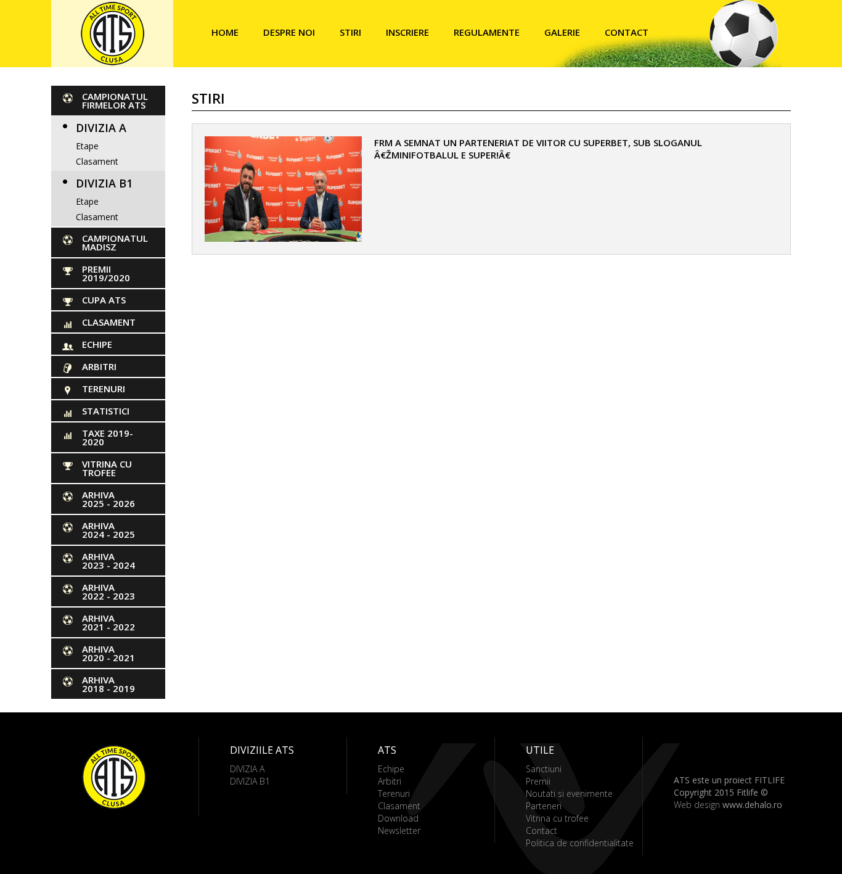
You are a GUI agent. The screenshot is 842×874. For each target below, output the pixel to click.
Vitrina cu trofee (107, 468)
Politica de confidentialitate (580, 843)
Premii (538, 781)
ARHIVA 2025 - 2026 (108, 499)
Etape (87, 146)
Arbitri (99, 366)
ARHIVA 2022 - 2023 (108, 591)
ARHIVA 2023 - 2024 (108, 560)
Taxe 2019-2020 (107, 437)
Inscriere (407, 32)
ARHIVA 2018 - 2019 (108, 684)
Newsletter (399, 830)
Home (225, 32)
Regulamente (487, 32)
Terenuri (103, 388)
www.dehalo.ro (752, 804)
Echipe (97, 344)
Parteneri (544, 806)
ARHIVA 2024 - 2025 (108, 529)
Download (398, 818)
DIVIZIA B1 (104, 183)
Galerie (562, 32)
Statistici (105, 411)
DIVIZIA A (101, 127)
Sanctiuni (544, 769)
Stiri (350, 32)
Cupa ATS (104, 300)
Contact (626, 32)
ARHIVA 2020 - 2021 (108, 653)
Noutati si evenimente (569, 793)
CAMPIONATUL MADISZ (115, 242)
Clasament (97, 161)
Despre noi (289, 32)
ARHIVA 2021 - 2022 (108, 622)
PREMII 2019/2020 (106, 273)
